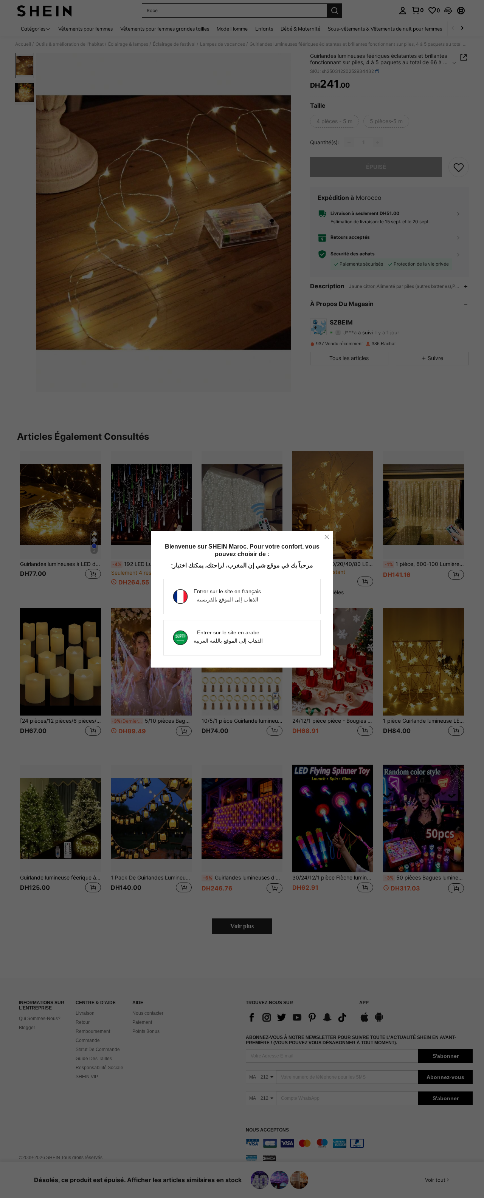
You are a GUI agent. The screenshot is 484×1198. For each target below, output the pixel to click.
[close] (327, 537)
